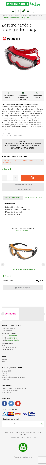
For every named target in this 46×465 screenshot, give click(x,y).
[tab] (13, 198)
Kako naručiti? (6, 371)
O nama (4, 360)
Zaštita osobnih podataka (10, 390)
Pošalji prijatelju (23, 189)
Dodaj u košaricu (24, 288)
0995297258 (13, 336)
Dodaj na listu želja (24, 185)
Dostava (4, 375)
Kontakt (13, 437)
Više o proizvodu (13, 198)
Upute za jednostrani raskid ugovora (13, 377)
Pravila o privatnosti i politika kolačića (14, 388)
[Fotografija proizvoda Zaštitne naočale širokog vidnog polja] (23, 58)
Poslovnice (5, 362)
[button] (2, 264)
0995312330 (13, 338)
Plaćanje (4, 373)
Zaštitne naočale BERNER (23, 269)
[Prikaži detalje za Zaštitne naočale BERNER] (23, 251)
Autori (34, 437)
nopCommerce (27, 457)
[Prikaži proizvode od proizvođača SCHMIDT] (10, 314)
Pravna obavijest (7, 392)
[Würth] (11, 39)
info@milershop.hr (12, 340)
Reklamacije (5, 379)
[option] (23, 314)
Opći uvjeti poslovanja (24, 437)
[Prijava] (41, 424)
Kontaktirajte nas (34, 198)
